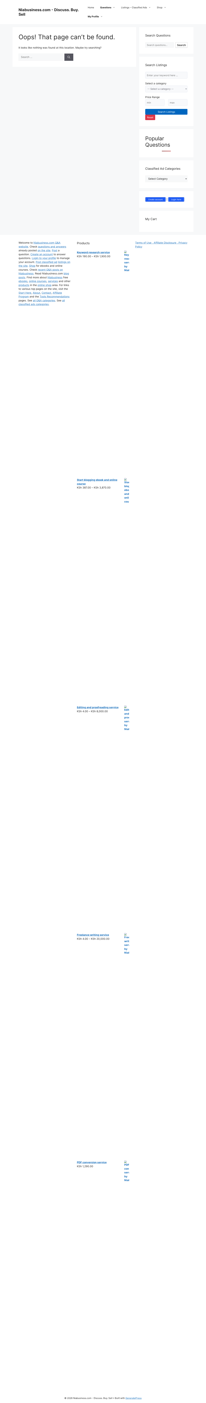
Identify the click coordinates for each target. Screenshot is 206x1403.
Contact (46, 292)
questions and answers (52, 246)
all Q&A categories (44, 300)
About (36, 292)
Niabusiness (55, 277)
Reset (150, 117)
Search (181, 45)
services (53, 281)
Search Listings (166, 111)
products (24, 285)
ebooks (23, 281)
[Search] (68, 57)
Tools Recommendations (55, 296)
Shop (159, 7)
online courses (37, 281)
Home (91, 7)
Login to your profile (44, 258)
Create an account (41, 254)
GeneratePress (133, 1398)
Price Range (152, 97)
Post (54, 250)
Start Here (25, 292)
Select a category (155, 83)
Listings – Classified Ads (134, 7)
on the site (44, 250)
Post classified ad (46, 262)
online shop (44, 285)
